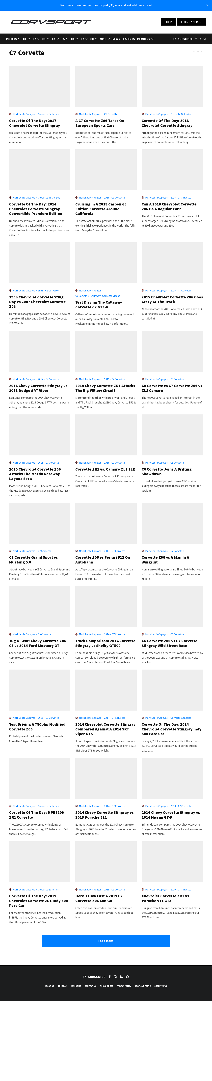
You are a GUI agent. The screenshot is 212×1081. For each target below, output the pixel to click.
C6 (73, 39)
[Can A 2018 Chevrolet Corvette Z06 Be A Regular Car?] (172, 169)
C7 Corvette (111, 114)
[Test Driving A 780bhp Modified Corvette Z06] (39, 690)
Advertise (76, 986)
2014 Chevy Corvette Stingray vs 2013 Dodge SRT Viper (38, 388)
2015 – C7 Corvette (180, 290)
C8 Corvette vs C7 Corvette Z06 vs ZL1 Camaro (172, 388)
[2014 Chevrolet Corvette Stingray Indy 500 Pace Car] (172, 690)
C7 (82, 39)
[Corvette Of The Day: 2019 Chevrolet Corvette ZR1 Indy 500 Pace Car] (39, 861)
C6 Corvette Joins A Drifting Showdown (167, 472)
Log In (169, 21)
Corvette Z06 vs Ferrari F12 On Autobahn (102, 560)
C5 (63, 39)
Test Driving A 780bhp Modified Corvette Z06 (37, 727)
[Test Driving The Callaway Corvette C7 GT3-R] (106, 262)
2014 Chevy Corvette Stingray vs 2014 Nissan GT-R (171, 815)
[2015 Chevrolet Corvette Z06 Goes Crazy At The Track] (172, 262)
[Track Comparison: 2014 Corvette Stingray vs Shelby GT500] (106, 606)
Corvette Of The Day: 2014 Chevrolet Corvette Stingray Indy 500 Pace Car (171, 729)
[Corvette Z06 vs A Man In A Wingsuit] (172, 523)
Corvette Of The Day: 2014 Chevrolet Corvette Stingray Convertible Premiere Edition (35, 209)
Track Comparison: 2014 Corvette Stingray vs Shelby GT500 (105, 643)
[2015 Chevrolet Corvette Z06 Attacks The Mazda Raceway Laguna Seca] (39, 434)
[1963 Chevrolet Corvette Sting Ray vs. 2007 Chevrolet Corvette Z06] (39, 262)
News (116, 39)
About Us (49, 986)
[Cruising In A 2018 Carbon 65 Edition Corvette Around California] (106, 169)
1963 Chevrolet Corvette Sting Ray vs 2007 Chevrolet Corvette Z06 (37, 302)
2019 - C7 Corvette (114, 379)
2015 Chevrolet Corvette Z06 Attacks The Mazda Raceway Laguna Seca (35, 474)
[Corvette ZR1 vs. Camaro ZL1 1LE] (106, 434)
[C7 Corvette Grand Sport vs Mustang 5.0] (39, 523)
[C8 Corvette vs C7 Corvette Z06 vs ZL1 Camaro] (172, 351)
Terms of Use (106, 986)
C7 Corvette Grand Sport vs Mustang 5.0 (33, 560)
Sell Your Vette (143, 986)
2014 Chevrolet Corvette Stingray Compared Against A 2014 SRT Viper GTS (105, 729)
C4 (53, 39)
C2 (34, 39)
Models (11, 39)
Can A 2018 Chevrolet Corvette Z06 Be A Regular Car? (169, 206)
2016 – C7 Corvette (48, 717)
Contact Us (90, 986)
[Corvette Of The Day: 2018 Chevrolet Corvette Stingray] (172, 86)
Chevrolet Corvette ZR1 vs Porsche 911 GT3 (165, 898)
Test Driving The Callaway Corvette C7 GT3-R (98, 305)
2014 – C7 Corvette (48, 379)
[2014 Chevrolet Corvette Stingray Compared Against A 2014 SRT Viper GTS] (106, 690)
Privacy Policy (124, 986)
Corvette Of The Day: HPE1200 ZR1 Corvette (36, 815)
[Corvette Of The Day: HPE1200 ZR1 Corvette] (39, 778)
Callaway (95, 295)
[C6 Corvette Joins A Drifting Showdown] (172, 434)
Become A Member (192, 21)
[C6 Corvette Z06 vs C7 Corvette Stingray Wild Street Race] (172, 606)
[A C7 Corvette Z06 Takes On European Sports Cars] (106, 86)
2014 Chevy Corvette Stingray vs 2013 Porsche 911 (104, 815)
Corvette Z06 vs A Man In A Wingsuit (165, 560)
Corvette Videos (111, 295)
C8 (92, 39)
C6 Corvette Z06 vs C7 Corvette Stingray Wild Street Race (169, 643)
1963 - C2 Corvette (48, 290)
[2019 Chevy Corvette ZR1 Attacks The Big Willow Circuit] (106, 351)
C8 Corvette (177, 379)
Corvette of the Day (49, 197)
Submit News (160, 986)
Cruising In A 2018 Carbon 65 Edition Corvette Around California (101, 209)
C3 (44, 39)
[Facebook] (196, 39)
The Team (62, 986)
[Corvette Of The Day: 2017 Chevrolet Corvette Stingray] (39, 86)
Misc (103, 39)
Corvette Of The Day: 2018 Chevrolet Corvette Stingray (167, 123)
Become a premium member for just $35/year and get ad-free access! (106, 5)
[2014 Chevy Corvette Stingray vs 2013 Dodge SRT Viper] (39, 351)
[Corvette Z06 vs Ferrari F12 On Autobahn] (106, 523)
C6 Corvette (177, 462)
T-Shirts (128, 39)
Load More (105, 941)
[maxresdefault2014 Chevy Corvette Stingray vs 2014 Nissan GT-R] (172, 778)
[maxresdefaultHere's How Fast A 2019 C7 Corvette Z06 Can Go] (106, 861)
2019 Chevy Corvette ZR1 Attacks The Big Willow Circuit (105, 388)
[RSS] (121, 976)
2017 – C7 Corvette (114, 551)
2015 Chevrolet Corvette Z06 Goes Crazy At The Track (172, 299)
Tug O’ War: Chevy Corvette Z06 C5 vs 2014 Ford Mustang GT (37, 643)
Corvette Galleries (48, 114)
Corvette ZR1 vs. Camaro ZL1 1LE (105, 469)
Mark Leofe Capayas (24, 114)
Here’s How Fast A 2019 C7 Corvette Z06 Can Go (99, 898)
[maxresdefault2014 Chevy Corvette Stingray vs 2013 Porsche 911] (106, 778)
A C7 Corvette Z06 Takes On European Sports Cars (99, 123)
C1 (24, 39)
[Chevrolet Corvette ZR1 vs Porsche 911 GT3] (172, 861)
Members (143, 39)
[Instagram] (200, 39)
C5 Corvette (44, 634)
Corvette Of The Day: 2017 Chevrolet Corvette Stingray (34, 123)
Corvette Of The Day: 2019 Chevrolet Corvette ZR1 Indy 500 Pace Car (38, 901)
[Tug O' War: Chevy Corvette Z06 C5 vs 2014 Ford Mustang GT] (39, 606)
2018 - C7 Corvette (114, 197)
